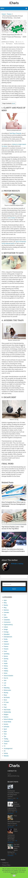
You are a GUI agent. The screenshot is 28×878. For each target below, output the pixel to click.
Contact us (5, 863)
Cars (5, 615)
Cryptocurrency (8, 624)
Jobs (5, 680)
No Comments (20, 43)
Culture (6, 627)
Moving (6, 692)
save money (11, 218)
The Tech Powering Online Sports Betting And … (13, 848)
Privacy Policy (6, 865)
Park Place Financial (15, 133)
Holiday (6, 670)
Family (5, 639)
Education (6, 634)
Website (6, 756)
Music (5, 695)
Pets (5, 705)
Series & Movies (8, 719)
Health (6, 663)
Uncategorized (8, 748)
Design (6, 629)
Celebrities (7, 619)
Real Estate (7, 709)
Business (6, 610)
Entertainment (8, 636)
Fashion (6, 641)
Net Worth (7, 697)
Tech (5, 734)
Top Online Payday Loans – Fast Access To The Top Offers (13, 528)
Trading (6, 739)
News (5, 700)
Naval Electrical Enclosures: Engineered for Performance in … (14, 806)
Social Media (7, 722)
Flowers (6, 649)
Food (5, 651)
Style (5, 731)
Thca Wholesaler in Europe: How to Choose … (14, 819)
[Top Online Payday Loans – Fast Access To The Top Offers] (14, 517)
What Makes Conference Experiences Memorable (13, 834)
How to (6, 678)
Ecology (6, 632)
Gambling (6, 653)
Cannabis (6, 612)
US (4, 751)
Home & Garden (8, 675)
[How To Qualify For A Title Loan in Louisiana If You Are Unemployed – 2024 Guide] (14, 492)
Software (6, 726)
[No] (26, 872)
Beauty (6, 605)
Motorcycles (7, 690)
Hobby (6, 668)
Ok (14, 875)
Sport (5, 729)
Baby (5, 602)
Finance (10, 43)
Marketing (6, 687)
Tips (5, 736)
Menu (2, 8)
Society (6, 724)
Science (6, 717)
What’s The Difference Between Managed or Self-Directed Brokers (13, 550)
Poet (5, 707)
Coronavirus (7, 622)
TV (4, 746)
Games (6, 656)
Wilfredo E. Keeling (8, 42)
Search (14, 589)
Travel (5, 743)
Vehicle (6, 753)
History (6, 666)
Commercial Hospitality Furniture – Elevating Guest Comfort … (14, 793)
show (13, 103)
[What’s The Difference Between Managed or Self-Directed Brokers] (14, 539)
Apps (5, 600)
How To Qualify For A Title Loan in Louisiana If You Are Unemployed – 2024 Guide (14, 504)
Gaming (6, 658)
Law (5, 683)
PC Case (6, 702)
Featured (6, 644)
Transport (6, 741)
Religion (6, 714)
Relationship (7, 712)
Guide (5, 661)
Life (5, 685)
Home (5, 673)
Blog (5, 607)
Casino (6, 617)
